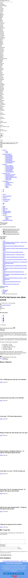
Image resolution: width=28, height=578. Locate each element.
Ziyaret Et (6, 573)
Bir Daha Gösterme (19, 573)
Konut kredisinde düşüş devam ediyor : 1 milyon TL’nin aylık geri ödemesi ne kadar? (15, 561)
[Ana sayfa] (3, 204)
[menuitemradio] (11, 230)
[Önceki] (1, 238)
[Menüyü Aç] (1, 141)
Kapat (12, 573)
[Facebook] (3, 190)
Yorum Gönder (3, 555)
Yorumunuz (3, 544)
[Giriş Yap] (1, 147)
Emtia (1, 382)
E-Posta (20, 548)
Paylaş (6, 359)
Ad (19, 547)
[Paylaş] (3, 322)
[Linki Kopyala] (14, 328)
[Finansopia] (5, 139)
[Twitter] (3, 191)
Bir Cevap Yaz (5, 530)
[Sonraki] (4, 238)
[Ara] (1, 145)
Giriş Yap (9, 555)
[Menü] (1, 135)
